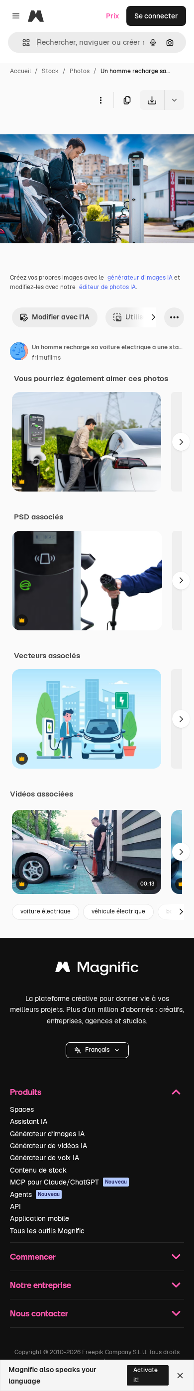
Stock (50, 71)
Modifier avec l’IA (61, 316)
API (15, 1206)
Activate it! (145, 1375)
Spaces (22, 1109)
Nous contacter (39, 1313)
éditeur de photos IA (107, 287)
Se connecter (156, 15)
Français (97, 1050)
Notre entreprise (40, 1285)
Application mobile (39, 1218)
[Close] (180, 1376)
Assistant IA (28, 1121)
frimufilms (46, 358)
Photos (80, 71)
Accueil (20, 71)
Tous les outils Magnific (47, 1230)
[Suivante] (153, 317)
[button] (97, 1050)
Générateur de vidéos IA (48, 1145)
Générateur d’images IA (47, 1133)
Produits (25, 1092)
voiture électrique (45, 911)
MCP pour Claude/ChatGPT (68, 1182)
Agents (35, 1194)
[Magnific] (97, 969)
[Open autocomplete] (22, 42)
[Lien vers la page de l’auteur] (19, 352)
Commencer (33, 1256)
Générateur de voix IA (44, 1157)
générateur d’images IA (140, 278)
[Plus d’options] (100, 100)
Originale (66, 133)
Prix (112, 15)
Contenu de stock (38, 1170)
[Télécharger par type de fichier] (174, 100)
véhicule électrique (118, 911)
